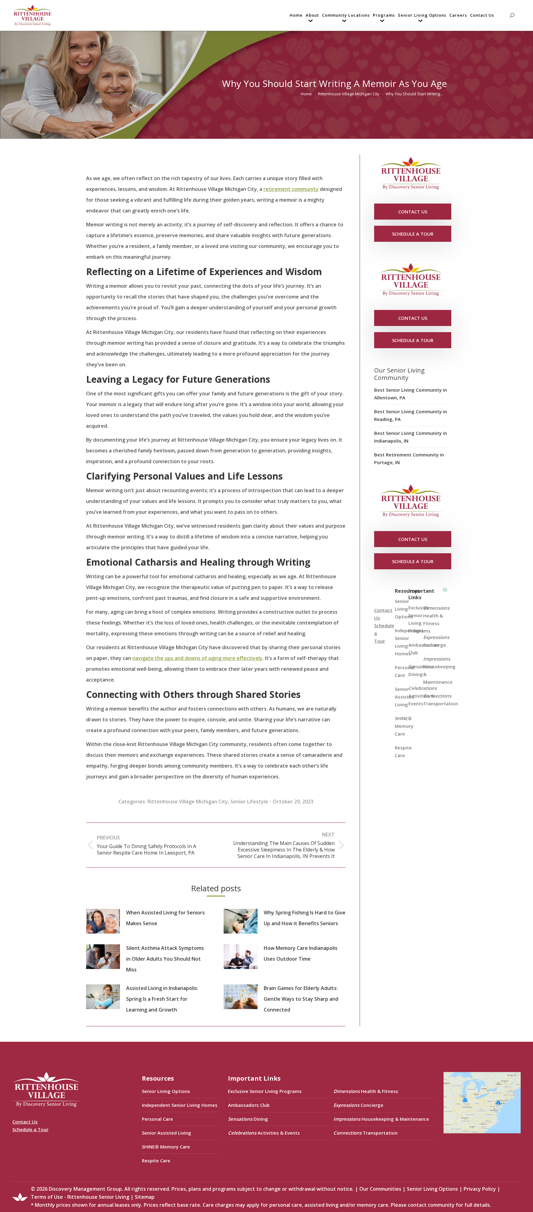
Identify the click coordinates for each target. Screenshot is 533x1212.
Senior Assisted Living (166, 1133)
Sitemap (145, 1196)
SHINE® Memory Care (166, 1147)
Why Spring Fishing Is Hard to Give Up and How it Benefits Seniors (304, 918)
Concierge (436, 641)
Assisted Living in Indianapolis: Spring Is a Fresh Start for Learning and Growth (162, 999)
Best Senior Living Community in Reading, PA (410, 415)
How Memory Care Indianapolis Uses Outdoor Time (300, 953)
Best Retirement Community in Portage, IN (409, 458)
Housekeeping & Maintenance (439, 670)
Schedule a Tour (30, 1129)
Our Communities (380, 1188)
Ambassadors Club (249, 1105)
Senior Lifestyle (249, 801)
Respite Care (403, 751)
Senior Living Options (166, 1091)
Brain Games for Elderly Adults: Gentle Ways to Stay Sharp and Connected (301, 999)
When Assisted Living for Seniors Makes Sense (165, 918)
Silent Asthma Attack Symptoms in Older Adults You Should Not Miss (165, 959)
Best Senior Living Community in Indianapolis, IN (410, 437)
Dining (420, 670)
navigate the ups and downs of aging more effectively (197, 658)
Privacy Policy (480, 1188)
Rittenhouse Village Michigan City (187, 801)
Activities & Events (422, 696)
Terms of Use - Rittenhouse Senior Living (80, 1196)
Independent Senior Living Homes (179, 1105)
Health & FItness (436, 615)
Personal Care (157, 1119)
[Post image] (103, 921)
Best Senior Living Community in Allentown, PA (410, 394)
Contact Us (25, 1122)
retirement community (291, 189)
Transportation (440, 700)
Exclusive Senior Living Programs (419, 619)
